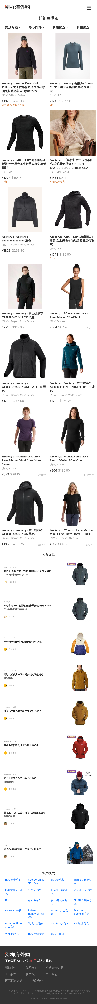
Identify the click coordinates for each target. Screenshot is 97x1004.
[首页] (17, 7)
